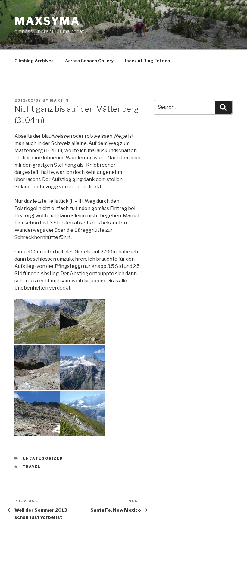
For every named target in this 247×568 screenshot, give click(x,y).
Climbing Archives (34, 60)
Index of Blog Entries (147, 60)
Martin (59, 100)
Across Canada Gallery (89, 60)
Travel (32, 466)
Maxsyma (47, 21)
